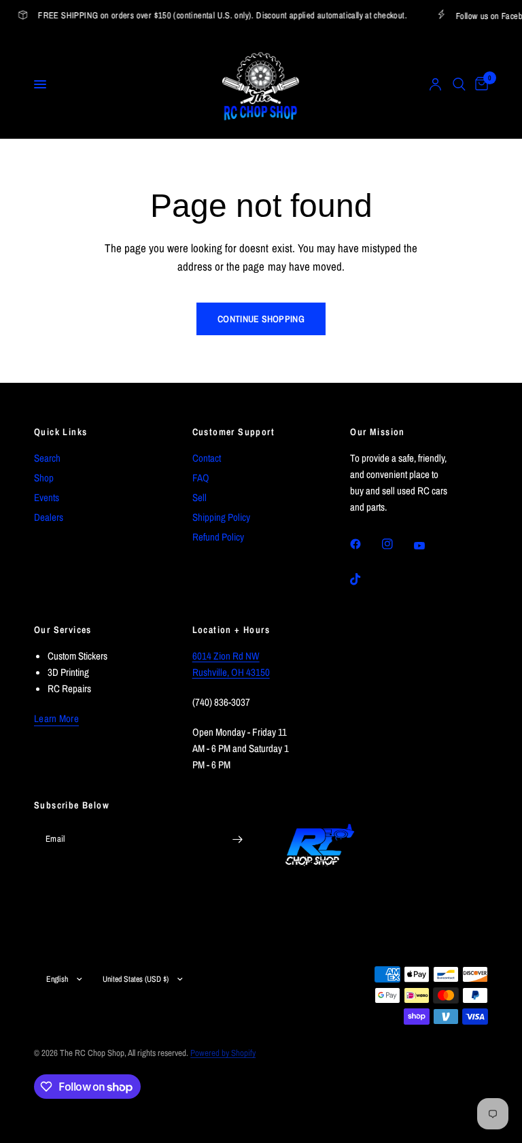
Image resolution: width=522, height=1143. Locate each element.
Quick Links (60, 432)
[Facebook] (365, 544)
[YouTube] (429, 546)
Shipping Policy (221, 517)
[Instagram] (397, 544)
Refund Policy (218, 537)
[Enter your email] (237, 839)
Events (46, 497)
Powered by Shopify (223, 1053)
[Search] (459, 84)
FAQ (200, 478)
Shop (44, 478)
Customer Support (233, 432)
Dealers (48, 517)
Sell (199, 497)
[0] (479, 84)
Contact (206, 458)
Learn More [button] (56, 718)
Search (47, 458)
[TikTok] (365, 579)
